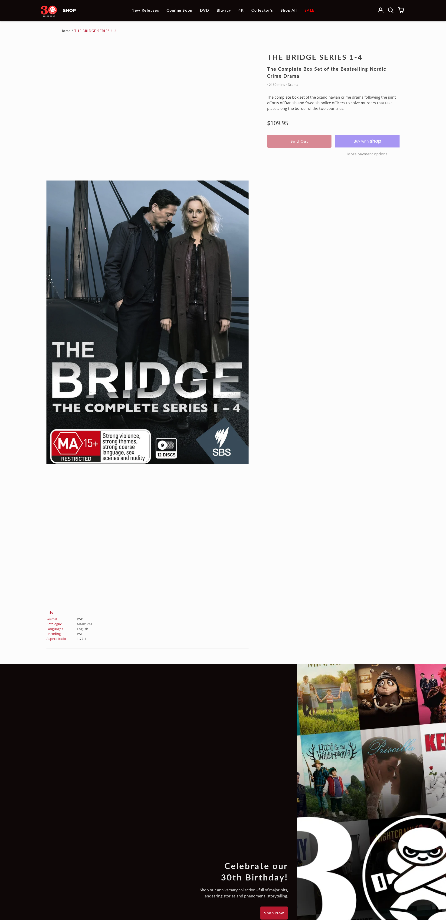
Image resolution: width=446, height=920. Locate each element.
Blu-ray (224, 10)
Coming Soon (180, 10)
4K (241, 10)
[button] (391, 10)
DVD (204, 10)
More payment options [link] (367, 154)
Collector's (262, 10)
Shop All (289, 10)
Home (65, 31)
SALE (310, 10)
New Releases (145, 10)
